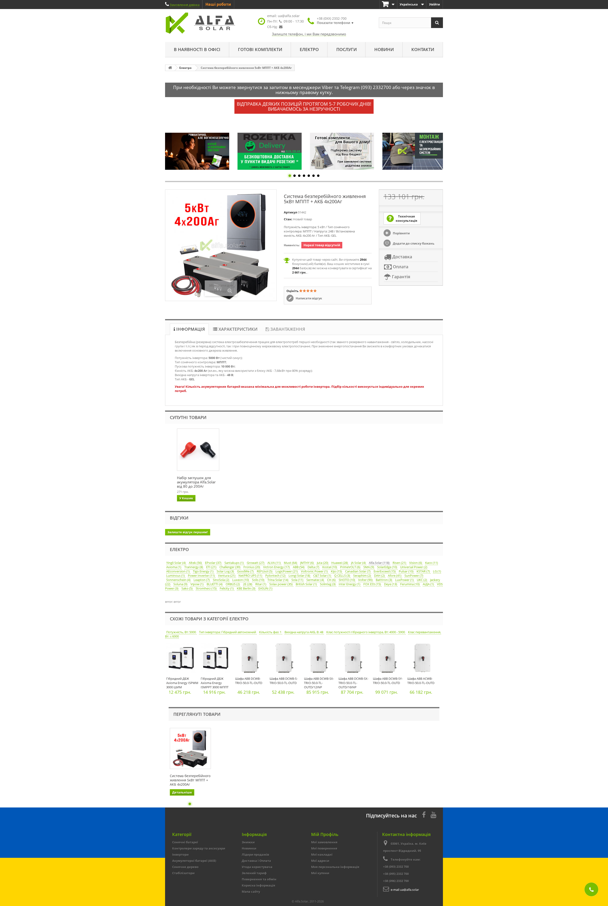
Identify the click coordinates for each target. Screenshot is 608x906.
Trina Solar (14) (278, 580)
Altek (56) (196, 563)
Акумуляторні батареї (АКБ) (194, 861)
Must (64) (291, 563)
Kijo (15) (337, 571)
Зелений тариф (254, 873)
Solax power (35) (281, 584)
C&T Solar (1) (322, 575)
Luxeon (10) (241, 580)
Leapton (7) (202, 580)
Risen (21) (400, 563)
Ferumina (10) (410, 584)
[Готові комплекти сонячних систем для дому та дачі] (274, 151)
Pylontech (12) (275, 575)
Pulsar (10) (406, 571)
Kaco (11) (431, 563)
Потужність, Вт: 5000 (181, 632)
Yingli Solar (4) (176, 563)
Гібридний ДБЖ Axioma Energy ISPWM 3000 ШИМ (182, 682)
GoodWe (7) (245, 571)
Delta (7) (314, 567)
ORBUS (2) (233, 584)
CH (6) (331, 580)
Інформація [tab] (190, 329)
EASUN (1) (265, 588)
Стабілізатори (183, 873)
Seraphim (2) (362, 575)
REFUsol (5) (265, 571)
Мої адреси (320, 861)
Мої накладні (321, 854)
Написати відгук (308, 298)
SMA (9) (369, 567)
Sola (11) (297, 580)
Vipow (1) (197, 584)
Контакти (422, 49)
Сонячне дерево (185, 867)
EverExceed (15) (385, 571)
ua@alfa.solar (289, 16)
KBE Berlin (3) (246, 588)
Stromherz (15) (206, 588)
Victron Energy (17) (276, 567)
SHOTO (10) (347, 580)
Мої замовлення (324, 842)
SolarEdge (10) (387, 567)
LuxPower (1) (404, 580)
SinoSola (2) (221, 580)
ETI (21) (211, 567)
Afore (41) (395, 575)
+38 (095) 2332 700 (396, 874)
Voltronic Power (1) (314, 571)
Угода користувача (257, 867)
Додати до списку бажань (413, 243)
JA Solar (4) (358, 563)
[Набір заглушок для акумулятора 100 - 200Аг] (198, 450)
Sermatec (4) (315, 580)
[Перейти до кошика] (388, 4)
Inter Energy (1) (350, 584)
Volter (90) (365, 580)
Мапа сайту (251, 891)
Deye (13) (391, 584)
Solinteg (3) (328, 584)
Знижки (248, 842)
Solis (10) (258, 580)
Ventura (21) (227, 575)
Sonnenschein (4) (178, 580)
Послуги (346, 49)
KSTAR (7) (424, 571)
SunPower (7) (413, 575)
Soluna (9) (180, 584)
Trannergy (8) (194, 567)
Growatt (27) (256, 563)
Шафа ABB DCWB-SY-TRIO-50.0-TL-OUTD (388, 680)
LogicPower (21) (287, 571)
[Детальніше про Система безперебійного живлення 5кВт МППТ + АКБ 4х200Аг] (190, 748)
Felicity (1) (227, 588)
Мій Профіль (324, 834)
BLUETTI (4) (215, 584)
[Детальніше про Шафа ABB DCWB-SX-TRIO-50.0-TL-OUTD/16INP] (354, 659)
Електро (309, 49)
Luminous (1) (175, 575)
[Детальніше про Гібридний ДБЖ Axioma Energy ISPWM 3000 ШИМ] (182, 659)
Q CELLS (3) (342, 575)
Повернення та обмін (259, 879)
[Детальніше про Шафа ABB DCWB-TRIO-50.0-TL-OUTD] (251, 659)
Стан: (288, 219)
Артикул (290, 212)
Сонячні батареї (185, 842)
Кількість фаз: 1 (270, 632)
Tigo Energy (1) (203, 571)
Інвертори (180, 854)
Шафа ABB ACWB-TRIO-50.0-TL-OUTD (420, 680)
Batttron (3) (384, 580)
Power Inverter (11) (202, 575)
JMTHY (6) (307, 563)
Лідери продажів (255, 854)
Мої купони (320, 873)
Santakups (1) (234, 563)
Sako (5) (187, 588)
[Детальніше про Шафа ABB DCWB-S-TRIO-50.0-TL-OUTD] (286, 659)
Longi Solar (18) (300, 575)
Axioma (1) (174, 567)
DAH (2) (379, 575)
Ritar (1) (261, 584)
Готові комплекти (260, 49)
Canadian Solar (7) (358, 571)
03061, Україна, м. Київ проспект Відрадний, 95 (404, 847)
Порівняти (401, 233)
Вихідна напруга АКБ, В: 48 (304, 632)
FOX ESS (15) (372, 584)
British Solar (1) (307, 584)
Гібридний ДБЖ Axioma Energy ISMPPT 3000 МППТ (214, 682)
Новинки (249, 848)
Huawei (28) (340, 563)
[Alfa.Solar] (209, 23)
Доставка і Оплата (256, 861)
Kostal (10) (330, 567)
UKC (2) (422, 580)
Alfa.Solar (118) (379, 563)
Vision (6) (416, 563)
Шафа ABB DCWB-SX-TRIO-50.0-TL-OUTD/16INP (353, 682)
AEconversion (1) (178, 571)
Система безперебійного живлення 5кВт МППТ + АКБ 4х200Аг (190, 780)
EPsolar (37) (213, 563)
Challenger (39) (230, 567)
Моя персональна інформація (335, 867)
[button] (335, 20)
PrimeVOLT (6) (350, 567)
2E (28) (248, 584)
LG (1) (437, 571)
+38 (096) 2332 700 (396, 881)
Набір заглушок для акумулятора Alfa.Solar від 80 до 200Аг (196, 482)
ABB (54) (299, 567)
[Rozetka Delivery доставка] (201, 151)
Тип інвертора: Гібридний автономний (228, 632)
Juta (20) (323, 563)
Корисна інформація (258, 885)
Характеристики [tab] (237, 329)
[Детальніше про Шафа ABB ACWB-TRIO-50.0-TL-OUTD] (423, 659)
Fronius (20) (252, 567)
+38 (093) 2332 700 (396, 866)
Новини (384, 49)
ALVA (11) (274, 563)
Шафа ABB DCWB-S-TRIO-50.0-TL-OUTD (284, 680)
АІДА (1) (429, 584)
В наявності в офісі (197, 49)
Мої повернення (324, 848)
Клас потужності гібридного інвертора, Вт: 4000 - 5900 (366, 632)
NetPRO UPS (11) (250, 575)
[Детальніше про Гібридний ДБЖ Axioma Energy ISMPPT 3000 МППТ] (217, 659)
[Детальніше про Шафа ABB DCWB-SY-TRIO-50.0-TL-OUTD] (389, 659)
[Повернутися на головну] (170, 68)
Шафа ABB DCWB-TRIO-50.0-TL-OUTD (248, 680)
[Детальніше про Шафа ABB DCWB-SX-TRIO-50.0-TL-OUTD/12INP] (320, 659)
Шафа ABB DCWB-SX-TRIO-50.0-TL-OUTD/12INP (319, 682)
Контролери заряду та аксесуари (198, 848)
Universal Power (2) (413, 567)
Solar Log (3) (226, 571)
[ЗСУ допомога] (419, 151)
